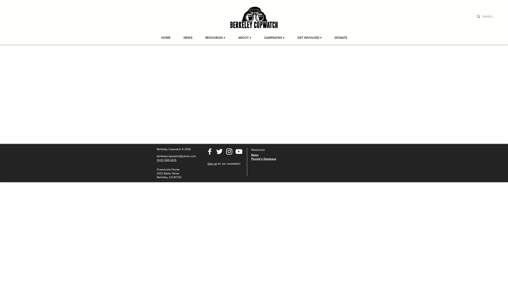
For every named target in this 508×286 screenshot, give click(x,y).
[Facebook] (210, 151)
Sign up (212, 163)
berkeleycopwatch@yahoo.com (176, 156)
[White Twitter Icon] (219, 151)
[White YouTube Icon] (239, 151)
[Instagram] (229, 151)
